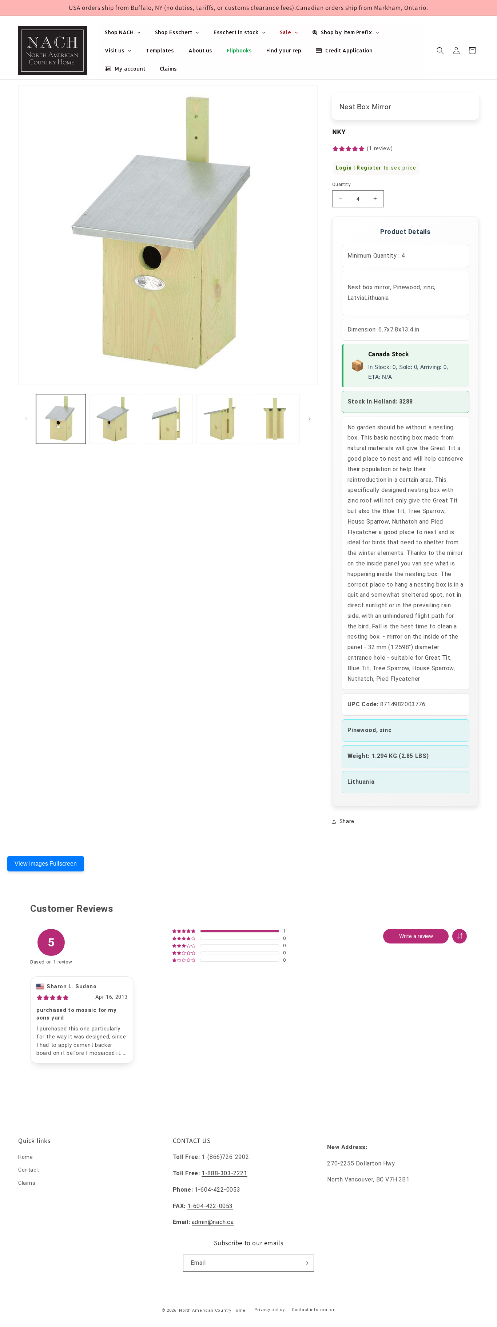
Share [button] (346, 821)
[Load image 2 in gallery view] (114, 419)
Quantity (341, 184)
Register (369, 168)
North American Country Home (212, 1310)
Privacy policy (269, 1309)
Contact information (313, 1309)
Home (25, 1157)
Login (344, 168)
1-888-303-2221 (224, 1173)
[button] (440, 51)
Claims (27, 1183)
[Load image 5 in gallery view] (275, 419)
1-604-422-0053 (217, 1189)
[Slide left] (26, 419)
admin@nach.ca (213, 1222)
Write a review (416, 936)
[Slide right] (310, 419)
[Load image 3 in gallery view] (168, 419)
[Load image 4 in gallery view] (221, 419)
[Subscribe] (306, 1263)
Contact (28, 1170)
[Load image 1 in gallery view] (61, 419)
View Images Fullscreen (46, 864)
